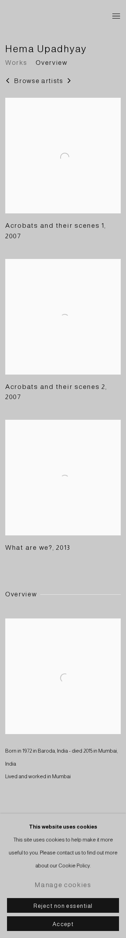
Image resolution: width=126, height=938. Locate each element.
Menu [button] (115, 16)
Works (16, 62)
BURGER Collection (52, 16)
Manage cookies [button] (63, 885)
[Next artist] (69, 81)
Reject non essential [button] (62, 906)
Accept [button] (63, 924)
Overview (51, 62)
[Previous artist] (8, 81)
